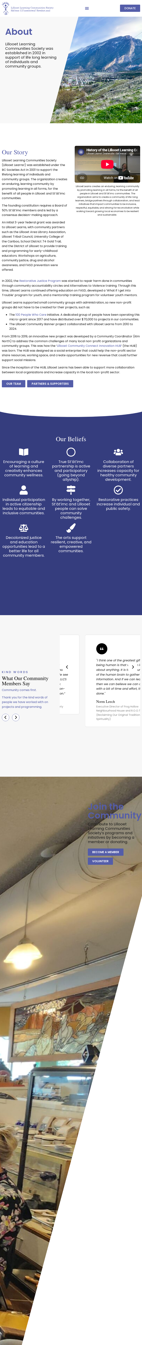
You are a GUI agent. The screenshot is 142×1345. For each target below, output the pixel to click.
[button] (87, 8)
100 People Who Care (31, 315)
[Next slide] (132, 667)
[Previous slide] (67, 667)
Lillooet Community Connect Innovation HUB (89, 346)
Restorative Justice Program (40, 281)
